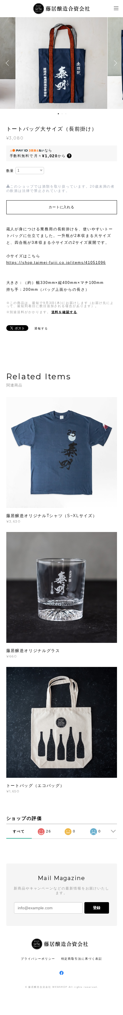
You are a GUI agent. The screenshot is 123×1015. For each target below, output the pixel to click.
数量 (10, 171)
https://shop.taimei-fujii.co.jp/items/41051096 (56, 262)
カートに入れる (61, 207)
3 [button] (65, 113)
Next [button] (114, 63)
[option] (61, 63)
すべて (19, 831)
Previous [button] (8, 63)
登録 (96, 908)
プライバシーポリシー (38, 958)
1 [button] (58, 113)
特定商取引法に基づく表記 (81, 958)
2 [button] (62, 113)
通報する (41, 328)
